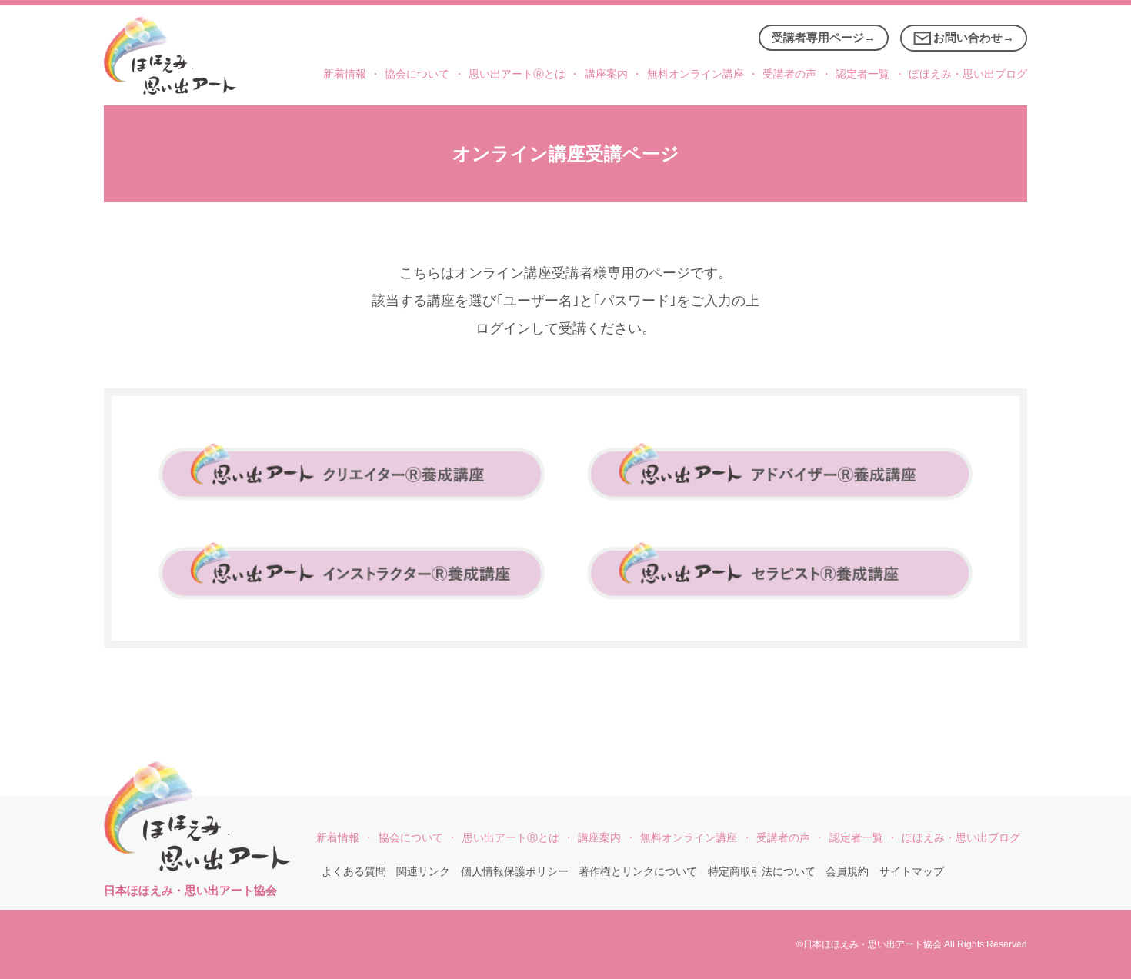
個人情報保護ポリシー (515, 871)
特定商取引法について (762, 871)
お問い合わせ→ (973, 37)
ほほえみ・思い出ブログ (968, 74)
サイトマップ (911, 871)
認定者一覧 (862, 74)
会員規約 (847, 871)
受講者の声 (789, 74)
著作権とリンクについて (638, 871)
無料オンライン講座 (695, 74)
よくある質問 (354, 871)
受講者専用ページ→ (824, 37)
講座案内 (606, 74)
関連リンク (423, 871)
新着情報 (344, 74)
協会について (417, 74)
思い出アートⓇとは (517, 74)
